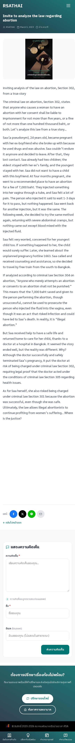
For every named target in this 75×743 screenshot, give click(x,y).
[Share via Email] (40, 514)
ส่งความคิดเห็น (55, 649)
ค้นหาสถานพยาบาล (39, 709)
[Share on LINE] (31, 514)
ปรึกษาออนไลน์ (40, 698)
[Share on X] (22, 514)
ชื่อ (8, 606)
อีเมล (14, 629)
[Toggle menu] (68, 5)
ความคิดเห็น (13, 556)
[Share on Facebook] (13, 514)
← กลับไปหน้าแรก (12, 523)
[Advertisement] (37, 461)
